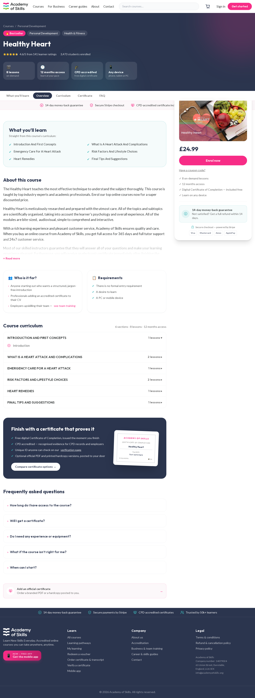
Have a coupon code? (192, 170)
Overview (42, 95)
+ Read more (11, 258)
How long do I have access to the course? (39, 505)
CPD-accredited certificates (156, 612)
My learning (74, 648)
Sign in (221, 6)
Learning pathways (79, 643)
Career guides (78, 6)
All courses (74, 637)
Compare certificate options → (35, 466)
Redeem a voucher (78, 654)
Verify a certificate (78, 665)
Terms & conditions (208, 637)
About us (137, 637)
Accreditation (140, 643)
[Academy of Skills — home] (15, 6)
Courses (38, 6)
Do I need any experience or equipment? (39, 536)
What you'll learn (17, 95)
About (95, 6)
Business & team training (147, 648)
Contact (108, 6)
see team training (65, 305)
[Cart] (208, 6)
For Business (56, 6)
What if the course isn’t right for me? (37, 552)
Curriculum (63, 95)
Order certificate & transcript (85, 659)
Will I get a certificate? (26, 521)
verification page (71, 450)
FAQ (102, 95)
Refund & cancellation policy (213, 643)
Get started (240, 6)
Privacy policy (204, 648)
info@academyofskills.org (209, 672)
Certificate (85, 95)
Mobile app (74, 670)
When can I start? (22, 567)
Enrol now (213, 160)
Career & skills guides (144, 654)
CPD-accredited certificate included (158, 105)
